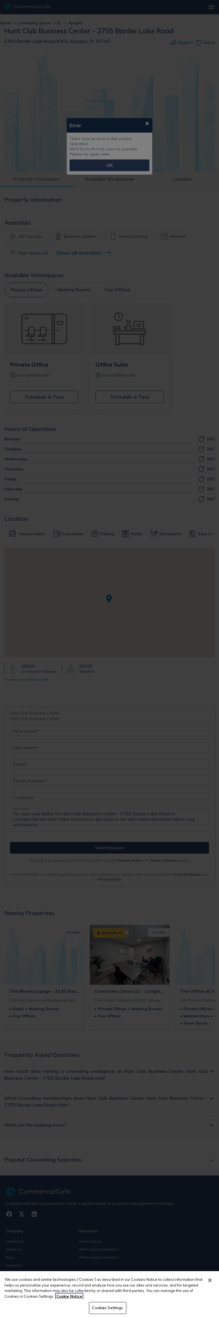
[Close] (210, 1280)
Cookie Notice (69, 1296)
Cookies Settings (107, 1307)
